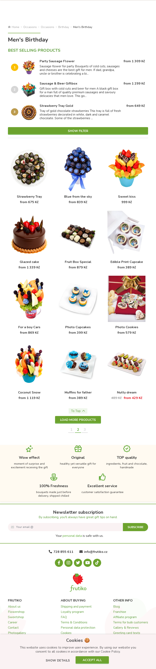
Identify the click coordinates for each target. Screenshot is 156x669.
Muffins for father (78, 392)
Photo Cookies (126, 327)
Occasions (30, 27)
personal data (72, 536)
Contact (13, 628)
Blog (116, 607)
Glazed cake (29, 262)
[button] (58, 660)
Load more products (78, 420)
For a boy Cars (29, 327)
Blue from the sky (78, 196)
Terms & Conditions (74, 622)
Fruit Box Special (78, 262)
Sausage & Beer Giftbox (58, 83)
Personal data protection (78, 628)
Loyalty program (72, 612)
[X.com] (78, 563)
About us (14, 607)
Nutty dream (126, 392)
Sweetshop (16, 617)
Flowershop (16, 612)
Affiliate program (125, 617)
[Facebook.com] (59, 563)
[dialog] (78, 651)
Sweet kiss (127, 196)
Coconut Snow (29, 392)
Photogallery (17, 633)
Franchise (119, 612)
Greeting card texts (126, 633)
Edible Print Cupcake (126, 262)
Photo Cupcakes (78, 327)
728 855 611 (63, 552)
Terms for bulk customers (130, 622)
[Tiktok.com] (97, 563)
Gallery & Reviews (126, 628)
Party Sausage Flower (57, 61)
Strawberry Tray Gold (56, 106)
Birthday (63, 27)
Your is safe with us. (79, 536)
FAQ (64, 617)
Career (12, 622)
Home (15, 27)
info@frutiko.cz (95, 552)
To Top (76, 411)
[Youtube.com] (87, 563)
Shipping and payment (76, 607)
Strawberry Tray (29, 196)
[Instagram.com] (68, 563)
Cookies (66, 633)
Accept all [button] (92, 660)
